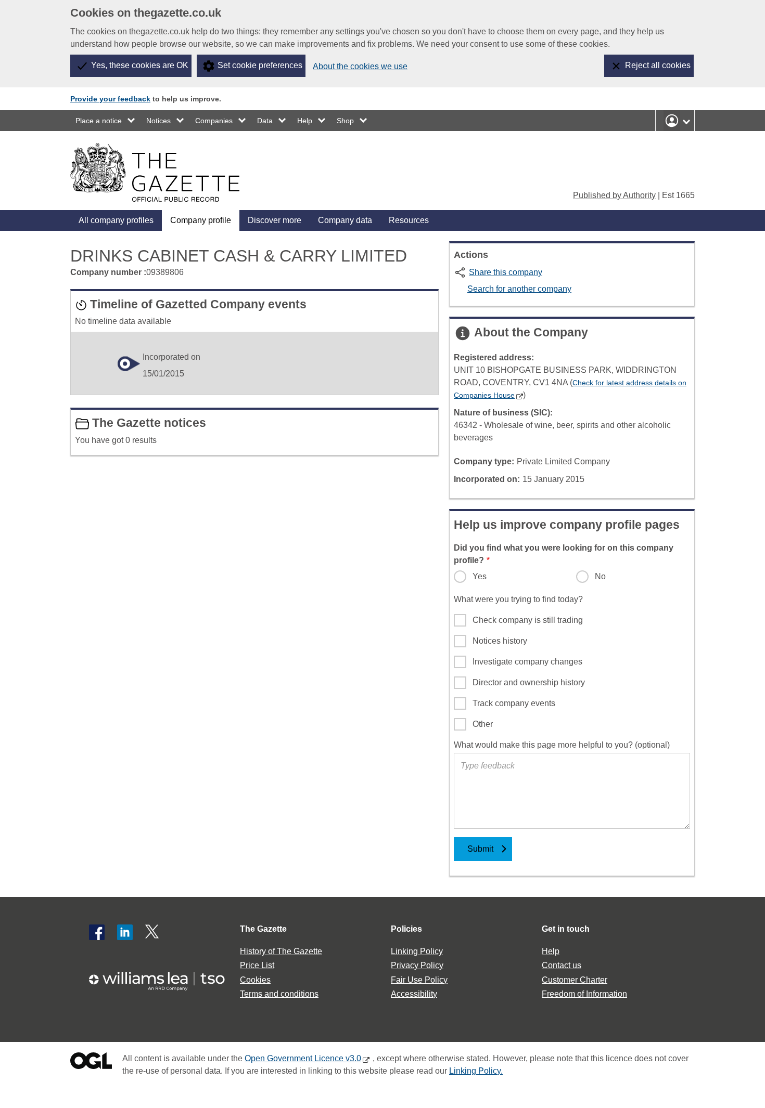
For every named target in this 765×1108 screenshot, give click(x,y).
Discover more (274, 220)
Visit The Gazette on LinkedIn (125, 932)
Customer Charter (574, 979)
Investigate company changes (527, 661)
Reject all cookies (658, 65)
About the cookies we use (360, 66)
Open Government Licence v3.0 (303, 1058)
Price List (257, 965)
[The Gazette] (154, 173)
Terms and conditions (279, 993)
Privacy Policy (417, 965)
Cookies (255, 979)
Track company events (514, 703)
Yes (480, 576)
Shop (345, 120)
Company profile (200, 220)
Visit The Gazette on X (153, 932)
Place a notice (98, 120)
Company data (345, 220)
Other (483, 724)
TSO (163, 977)
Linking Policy (417, 951)
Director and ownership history (529, 682)
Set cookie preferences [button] (260, 65)
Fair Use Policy (419, 979)
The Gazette (263, 928)
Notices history (500, 640)
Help (304, 120)
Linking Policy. (476, 1070)
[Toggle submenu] (132, 120)
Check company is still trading (528, 620)
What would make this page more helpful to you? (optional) (562, 744)
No (600, 576)
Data (265, 120)
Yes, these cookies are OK (139, 65)
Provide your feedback (110, 99)
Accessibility (414, 993)
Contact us (561, 965)
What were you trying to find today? (518, 599)
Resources (409, 220)
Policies (406, 928)
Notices (158, 120)
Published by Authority (614, 195)
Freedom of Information (584, 993)
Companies (214, 120)
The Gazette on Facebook (97, 932)
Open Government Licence (91, 1063)
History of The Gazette (281, 951)
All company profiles (116, 220)
